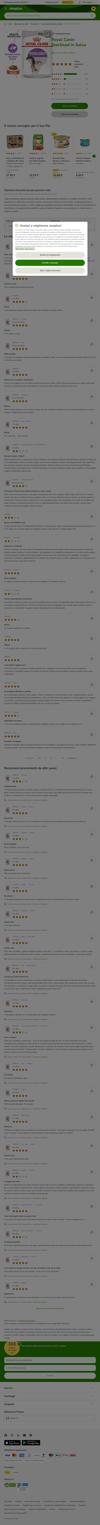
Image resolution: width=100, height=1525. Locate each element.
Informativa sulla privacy (25, 249)
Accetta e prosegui (50, 262)
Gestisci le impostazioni (50, 255)
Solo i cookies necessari (50, 270)
